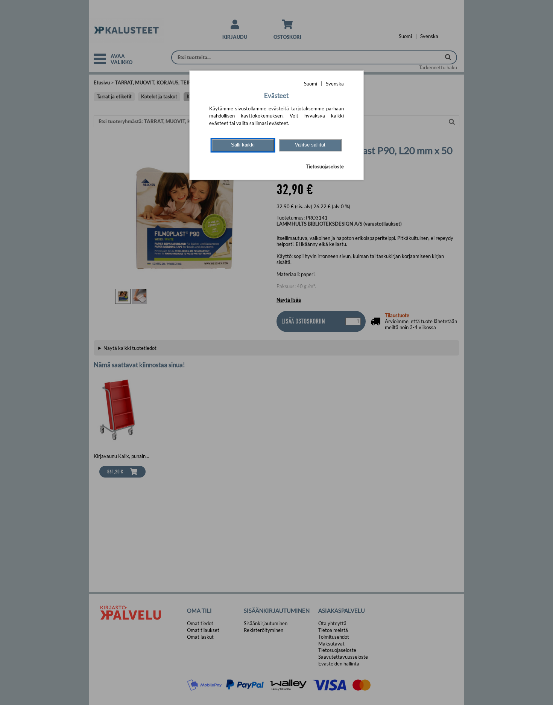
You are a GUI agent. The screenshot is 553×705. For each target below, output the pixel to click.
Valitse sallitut (310, 145)
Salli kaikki (243, 145)
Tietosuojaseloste (325, 166)
